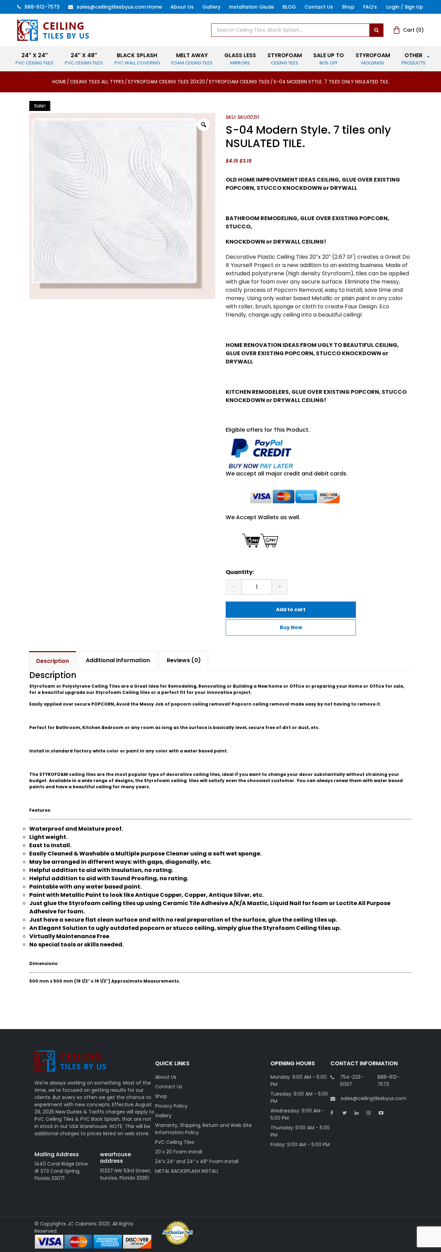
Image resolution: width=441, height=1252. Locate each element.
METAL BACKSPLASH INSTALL (187, 1171)
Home (154, 6)
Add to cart (291, 609)
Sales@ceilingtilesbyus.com (111, 6)
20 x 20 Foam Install (178, 1151)
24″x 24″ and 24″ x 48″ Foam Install (196, 1161)
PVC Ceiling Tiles (174, 1142)
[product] (376, 30)
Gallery (211, 6)
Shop (348, 6)
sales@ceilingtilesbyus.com (374, 1098)
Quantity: (240, 572)
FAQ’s (370, 6)
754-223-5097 (351, 1081)
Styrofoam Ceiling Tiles (239, 81)
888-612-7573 (42, 6)
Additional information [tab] (118, 660)
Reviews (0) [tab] (184, 660)
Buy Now (291, 627)
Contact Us (319, 6)
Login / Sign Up (404, 6)
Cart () (413, 30)
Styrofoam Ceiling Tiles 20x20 (166, 81)
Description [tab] (52, 661)
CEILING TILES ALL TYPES (97, 81)
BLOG (289, 6)
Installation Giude (251, 6)
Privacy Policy (171, 1105)
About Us (182, 6)
